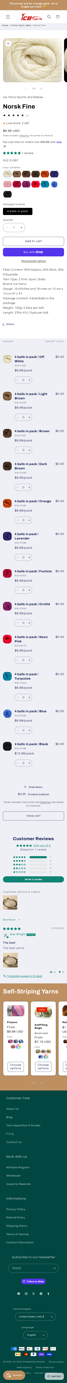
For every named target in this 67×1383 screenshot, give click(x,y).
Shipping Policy (16, 1226)
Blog (9, 1117)
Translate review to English (24, 976)
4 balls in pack (17, 211)
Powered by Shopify (34, 1362)
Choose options (16, 1067)
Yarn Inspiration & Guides (23, 1125)
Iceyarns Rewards (18, 1184)
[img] (12, 928)
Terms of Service (17, 1234)
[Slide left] (25, 88)
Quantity (8, 220)
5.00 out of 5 (42, 845)
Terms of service (45, 1367)
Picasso (12, 1022)
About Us (12, 1109)
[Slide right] (41, 88)
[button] (8, 17)
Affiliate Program (18, 1167)
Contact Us (14, 1142)
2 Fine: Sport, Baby (21, 25)
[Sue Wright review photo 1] (10, 960)
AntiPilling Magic (41, 1026)
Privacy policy (56, 1362)
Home (5, 25)
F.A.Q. (10, 1134)
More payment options (33, 261)
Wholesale (13, 1175)
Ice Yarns (17, 1362)
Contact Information (20, 1242)
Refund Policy (15, 1217)
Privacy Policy (15, 1209)
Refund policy (24, 1367)
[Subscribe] (54, 1268)
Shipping (24, 136)
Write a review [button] (33, 879)
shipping (45, 802)
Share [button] (10, 324)
